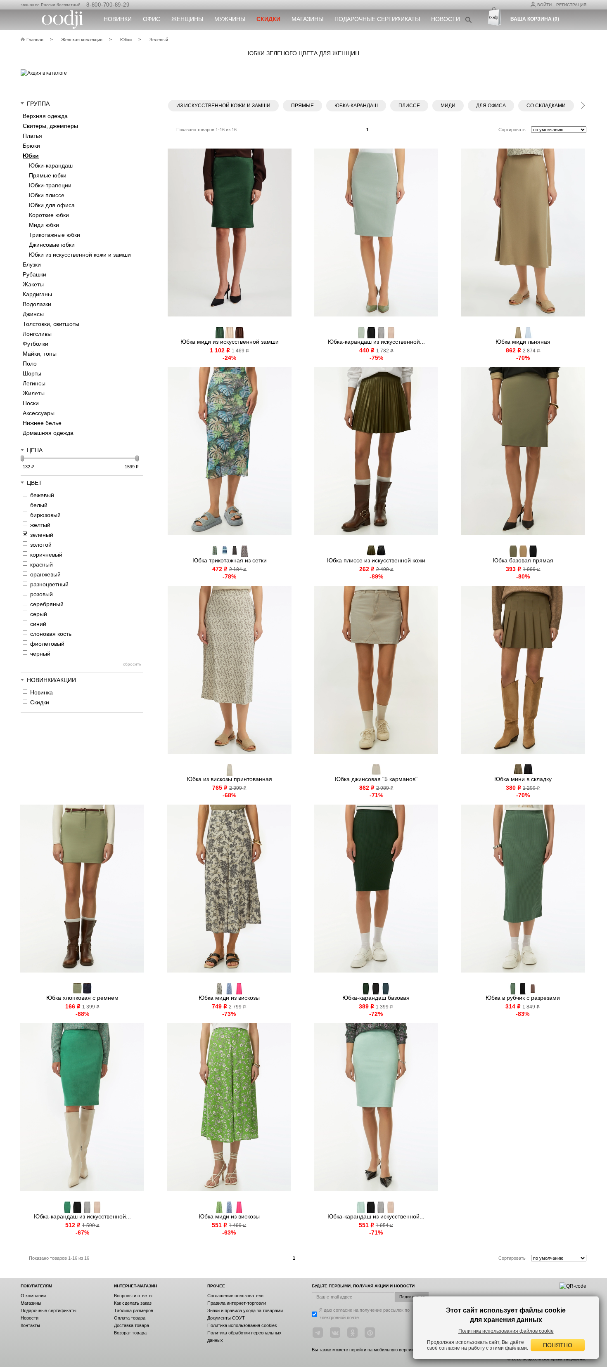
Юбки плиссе (46, 195)
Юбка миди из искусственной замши (229, 341)
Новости (445, 19)
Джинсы (33, 314)
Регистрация (571, 4)
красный (41, 564)
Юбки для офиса (52, 205)
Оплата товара (129, 1317)
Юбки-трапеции (50, 185)
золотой (41, 544)
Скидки (39, 702)
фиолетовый (47, 643)
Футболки (35, 343)
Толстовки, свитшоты (51, 324)
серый (38, 614)
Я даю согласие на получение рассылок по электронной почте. (364, 1314)
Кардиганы (37, 294)
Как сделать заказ (133, 1303)
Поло (30, 363)
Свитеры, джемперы (50, 126)
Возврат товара (130, 1332)
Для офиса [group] (491, 106)
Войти (544, 4)
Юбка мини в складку (523, 779)
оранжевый (45, 574)
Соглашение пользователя (235, 1295)
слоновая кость (50, 633)
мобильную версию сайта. (401, 1349)
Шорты (32, 373)
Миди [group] (448, 106)
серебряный (47, 604)
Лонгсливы (37, 334)
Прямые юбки (47, 175)
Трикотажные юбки (54, 234)
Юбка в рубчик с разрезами (523, 997)
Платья (32, 135)
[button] (583, 104)
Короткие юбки (49, 215)
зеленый (41, 534)
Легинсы (34, 383)
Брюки (31, 145)
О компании (33, 1295)
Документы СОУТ (226, 1317)
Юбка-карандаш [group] (356, 106)
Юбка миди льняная (523, 341)
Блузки (32, 264)
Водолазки (37, 304)
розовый (41, 594)
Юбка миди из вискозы (229, 997)
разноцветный (49, 584)
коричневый (46, 554)
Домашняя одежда (48, 433)
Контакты (30, 1325)
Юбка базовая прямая (523, 560)
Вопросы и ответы (133, 1295)
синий (38, 624)
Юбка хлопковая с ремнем (82, 997)
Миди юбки (44, 225)
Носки (31, 403)
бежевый (42, 495)
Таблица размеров (133, 1310)
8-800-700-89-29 (107, 5)
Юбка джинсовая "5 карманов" (376, 779)
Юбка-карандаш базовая (376, 997)
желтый (40, 525)
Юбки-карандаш (51, 165)
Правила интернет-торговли (236, 1303)
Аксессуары (39, 413)
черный (40, 653)
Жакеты (33, 284)
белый (38, 505)
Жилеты (34, 393)
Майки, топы (40, 353)
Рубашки (34, 274)
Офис (151, 19)
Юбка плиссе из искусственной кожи (376, 560)
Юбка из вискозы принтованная (229, 779)
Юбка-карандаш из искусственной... (376, 341)
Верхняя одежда (45, 116)
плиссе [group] (409, 106)
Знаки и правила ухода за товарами (245, 1310)
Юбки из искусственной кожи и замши (80, 254)
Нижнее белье (42, 423)
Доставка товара (131, 1325)
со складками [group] (546, 106)
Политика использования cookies (242, 1325)
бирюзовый (45, 515)
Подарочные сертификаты (377, 19)
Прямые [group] (302, 106)
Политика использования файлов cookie (506, 1331)
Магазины (307, 19)
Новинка (41, 692)
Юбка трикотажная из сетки (229, 560)
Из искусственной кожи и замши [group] (223, 106)
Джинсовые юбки (52, 244)
